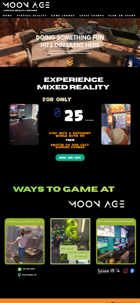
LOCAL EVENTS (92, 16)
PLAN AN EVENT (122, 16)
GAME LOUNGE (63, 16)
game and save (69, 158)
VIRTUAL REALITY (32, 16)
